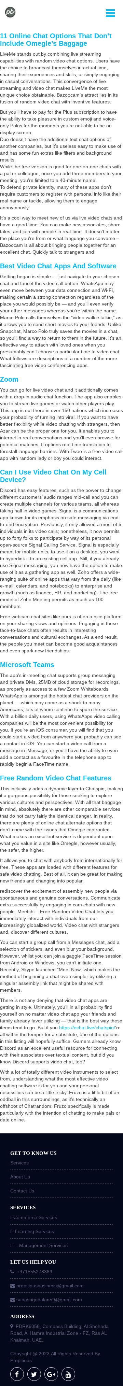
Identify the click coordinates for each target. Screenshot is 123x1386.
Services (19, 1162)
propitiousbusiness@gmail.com (50, 1285)
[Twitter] (34, 1374)
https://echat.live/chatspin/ (87, 1027)
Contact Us (22, 1190)
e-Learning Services (32, 1231)
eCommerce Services (33, 1217)
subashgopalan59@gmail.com (49, 1299)
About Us (20, 1176)
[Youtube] (68, 1374)
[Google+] (51, 1374)
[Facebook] (17, 1374)
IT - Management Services (39, 1245)
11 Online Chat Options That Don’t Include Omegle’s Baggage (56, 39)
